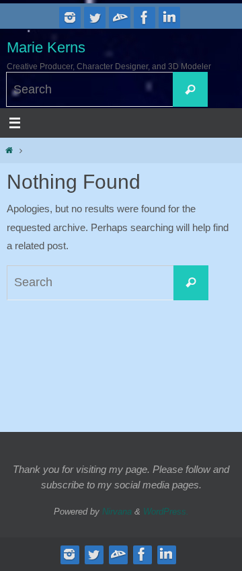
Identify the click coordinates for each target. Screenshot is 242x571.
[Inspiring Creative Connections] (144, 17)
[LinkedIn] (169, 17)
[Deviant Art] (119, 17)
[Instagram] (70, 17)
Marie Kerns (46, 47)
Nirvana (117, 512)
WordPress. (166, 512)
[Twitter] (95, 17)
